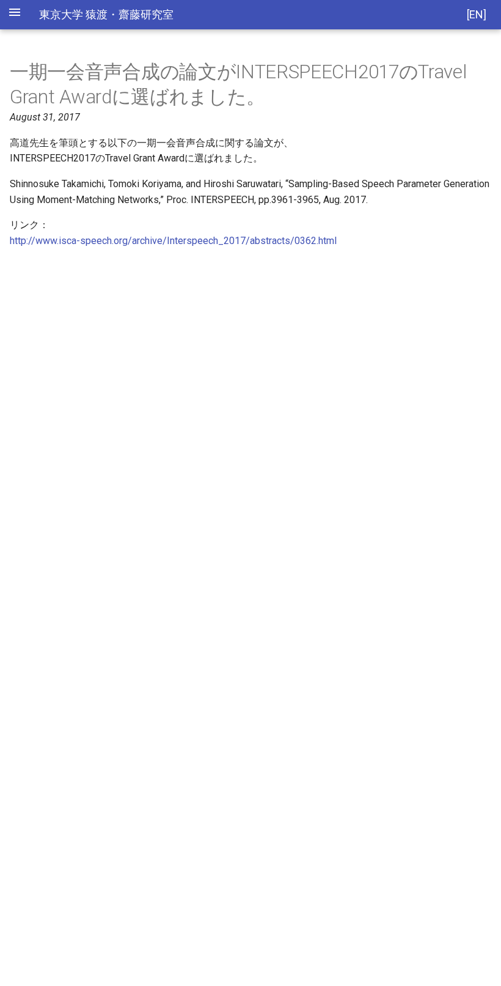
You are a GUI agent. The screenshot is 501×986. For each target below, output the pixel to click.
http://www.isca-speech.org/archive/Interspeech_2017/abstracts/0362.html (173, 241)
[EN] (476, 14)
